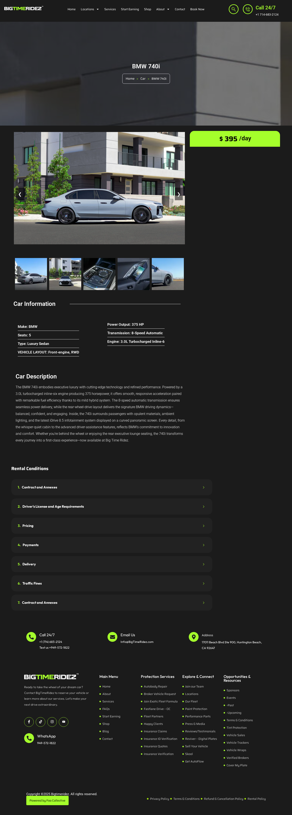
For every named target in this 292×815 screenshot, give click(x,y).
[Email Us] (112, 637)
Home (72, 9)
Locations (87, 9)
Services (110, 9)
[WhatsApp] (29, 738)
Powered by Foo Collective (47, 800)
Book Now (197, 9)
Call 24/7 (266, 8)
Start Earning (130, 9)
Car (143, 78)
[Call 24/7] (248, 9)
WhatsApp (46, 736)
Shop (147, 9)
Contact (180, 9)
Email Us (128, 634)
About (160, 9)
